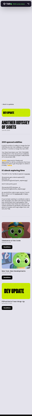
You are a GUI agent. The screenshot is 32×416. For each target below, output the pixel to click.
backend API (18, 194)
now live (27, 174)
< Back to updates (8, 104)
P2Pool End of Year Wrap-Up (13, 301)
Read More (7, 247)
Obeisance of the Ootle (11, 240)
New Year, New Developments (14, 271)
